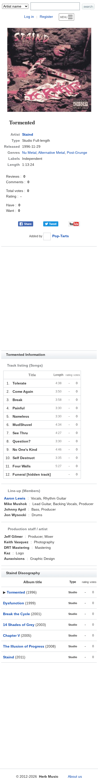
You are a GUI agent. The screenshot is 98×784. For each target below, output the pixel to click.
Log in (29, 17)
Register (46, 17)
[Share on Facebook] (25, 223)
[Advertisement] (49, 299)
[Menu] (66, 17)
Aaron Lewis (14, 498)
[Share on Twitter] (50, 223)
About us (75, 776)
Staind (27, 134)
